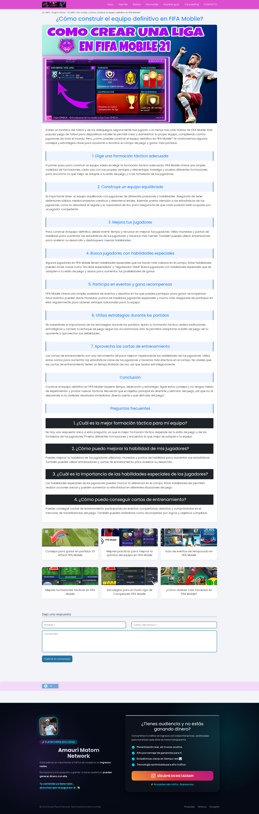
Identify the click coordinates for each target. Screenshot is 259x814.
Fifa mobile (152, 4)
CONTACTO (210, 4)
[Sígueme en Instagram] (49, 726)
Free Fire (123, 4)
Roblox (137, 4)
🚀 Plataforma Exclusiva (58, 742)
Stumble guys (171, 4)
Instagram (214, 806)
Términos (202, 806)
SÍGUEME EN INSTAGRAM (175, 776)
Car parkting (191, 4)
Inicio (110, 4)
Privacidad (189, 806)
